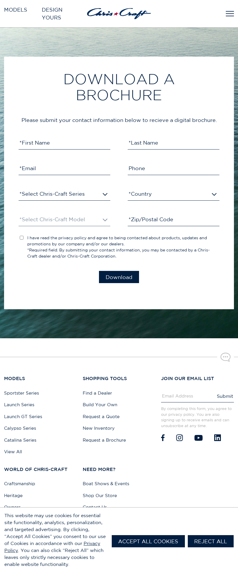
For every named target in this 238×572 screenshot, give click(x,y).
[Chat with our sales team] (225, 357)
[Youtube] (198, 437)
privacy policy (72, 237)
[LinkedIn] (217, 437)
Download (119, 277)
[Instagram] (179, 437)
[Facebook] (163, 437)
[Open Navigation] (230, 13)
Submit (225, 396)
